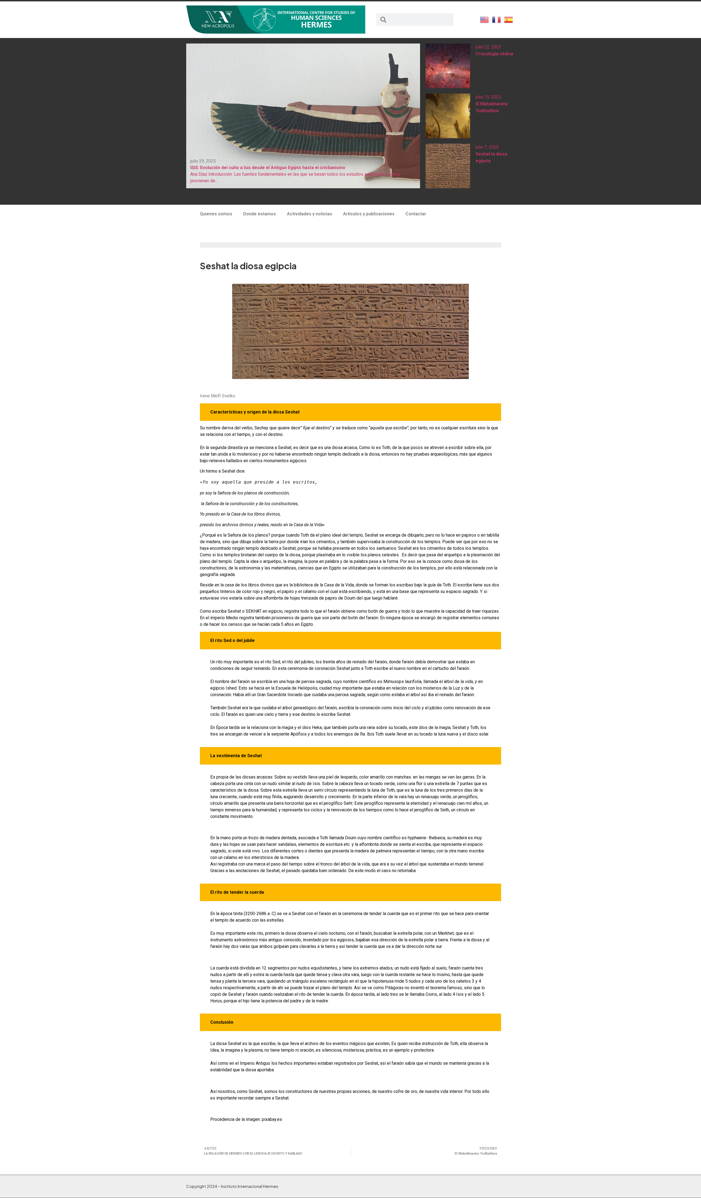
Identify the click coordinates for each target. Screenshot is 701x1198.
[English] (484, 19)
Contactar (416, 213)
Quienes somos (216, 213)
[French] (496, 19)
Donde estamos (259, 213)
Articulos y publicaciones (369, 213)
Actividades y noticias (309, 213)
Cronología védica (494, 53)
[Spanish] (508, 19)
